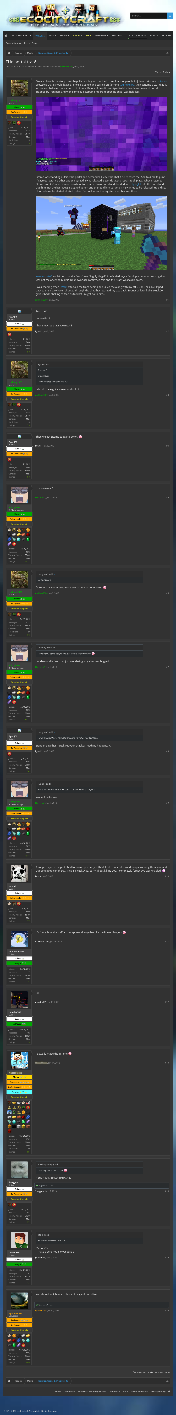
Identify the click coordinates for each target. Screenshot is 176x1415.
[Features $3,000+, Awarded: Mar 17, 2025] (9, 1131)
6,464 (28, 342)
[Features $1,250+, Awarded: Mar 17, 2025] (14, 1126)
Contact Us (69, 1391)
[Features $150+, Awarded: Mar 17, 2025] (19, 1117)
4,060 (28, 911)
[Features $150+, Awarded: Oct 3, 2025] (23, 534)
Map (88, 35)
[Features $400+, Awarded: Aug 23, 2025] (28, 1340)
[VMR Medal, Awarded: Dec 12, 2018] (14, 1112)
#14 (167, 1191)
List (51, 1185)
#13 (167, 1062)
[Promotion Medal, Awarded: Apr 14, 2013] (23, 530)
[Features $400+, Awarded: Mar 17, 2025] (14, 1122)
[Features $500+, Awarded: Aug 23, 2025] (9, 1345)
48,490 (27, 914)
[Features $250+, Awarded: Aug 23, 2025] (19, 1340)
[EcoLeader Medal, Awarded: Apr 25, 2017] (23, 1103)
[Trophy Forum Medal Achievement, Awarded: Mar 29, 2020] (9, 334)
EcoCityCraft (20, 35)
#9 (167, 803)
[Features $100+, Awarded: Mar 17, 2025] (14, 1117)
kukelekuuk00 (44, 276)
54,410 (27, 133)
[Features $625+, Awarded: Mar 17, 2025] (23, 1122)
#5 (167, 497)
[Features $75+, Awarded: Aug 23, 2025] (23, 1336)
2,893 (28, 552)
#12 (167, 1002)
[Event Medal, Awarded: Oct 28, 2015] (19, 1107)
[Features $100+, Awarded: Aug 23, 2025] (28, 1336)
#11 (167, 941)
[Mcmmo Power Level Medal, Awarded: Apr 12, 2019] (28, 1103)
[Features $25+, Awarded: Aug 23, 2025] (14, 1336)
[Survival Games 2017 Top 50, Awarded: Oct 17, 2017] (14, 1107)
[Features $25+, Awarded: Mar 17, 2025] (23, 1112)
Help (125, 1391)
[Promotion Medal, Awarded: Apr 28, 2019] (9, 1103)
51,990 (27, 345)
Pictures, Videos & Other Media (34, 66)
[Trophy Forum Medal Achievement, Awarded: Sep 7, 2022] (19, 123)
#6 (167, 593)
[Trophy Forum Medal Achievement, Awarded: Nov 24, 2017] (14, 544)
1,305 (28, 1139)
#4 (167, 445)
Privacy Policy (158, 1391)
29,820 (27, 1036)
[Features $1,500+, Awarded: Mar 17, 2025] (19, 1126)
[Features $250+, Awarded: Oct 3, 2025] (9, 539)
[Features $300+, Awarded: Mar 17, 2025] (9, 1122)
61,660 (27, 1356)
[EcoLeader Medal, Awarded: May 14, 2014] (9, 530)
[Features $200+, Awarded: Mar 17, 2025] (23, 1117)
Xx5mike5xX (127, 84)
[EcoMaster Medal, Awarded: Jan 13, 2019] (19, 1103)
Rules (63, 35)
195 (28, 1032)
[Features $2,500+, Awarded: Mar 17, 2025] (28, 1126)
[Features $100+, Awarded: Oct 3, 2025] (19, 534)
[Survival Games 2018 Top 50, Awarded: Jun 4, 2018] (9, 1107)
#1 (167, 299)
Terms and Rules (139, 1391)
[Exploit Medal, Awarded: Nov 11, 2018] (14, 123)
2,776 (28, 1353)
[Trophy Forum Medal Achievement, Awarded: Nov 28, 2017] (23, 1345)
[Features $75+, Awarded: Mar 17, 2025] (9, 1117)
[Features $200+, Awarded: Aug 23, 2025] (14, 1340)
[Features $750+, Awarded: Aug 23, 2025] (19, 1345)
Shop (76, 35)
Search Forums (13, 43)
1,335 (28, 130)
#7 (167, 667)
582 (28, 1212)
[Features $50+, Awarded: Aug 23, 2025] (19, 1336)
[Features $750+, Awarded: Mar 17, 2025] (28, 1122)
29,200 (27, 975)
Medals (117, 35)
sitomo (162, 81)
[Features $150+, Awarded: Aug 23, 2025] (9, 1340)
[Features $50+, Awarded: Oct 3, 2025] (9, 534)
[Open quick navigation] (167, 53)
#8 (167, 751)
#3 (167, 395)
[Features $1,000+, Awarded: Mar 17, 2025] (9, 1126)
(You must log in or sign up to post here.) (151, 1371)
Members (100, 35)
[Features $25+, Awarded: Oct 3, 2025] (28, 530)
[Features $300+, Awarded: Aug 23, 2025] (23, 1340)
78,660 (27, 1142)
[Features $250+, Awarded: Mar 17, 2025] (28, 1117)
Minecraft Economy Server (92, 1391)
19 (29, 972)
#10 (167, 876)
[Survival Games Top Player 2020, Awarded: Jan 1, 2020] (19, 1112)
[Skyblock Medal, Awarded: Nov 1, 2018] (9, 1112)
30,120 (27, 1276)
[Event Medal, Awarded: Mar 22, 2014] (14, 530)
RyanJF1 (136, 184)
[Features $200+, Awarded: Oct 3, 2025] (28, 534)
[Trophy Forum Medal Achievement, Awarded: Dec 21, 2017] (28, 1107)
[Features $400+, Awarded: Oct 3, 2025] (19, 539)
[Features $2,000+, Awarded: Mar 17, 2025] (23, 1126)
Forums (40, 35)
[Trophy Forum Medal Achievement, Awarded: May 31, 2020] (14, 1205)
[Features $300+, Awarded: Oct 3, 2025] (14, 539)
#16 (167, 1310)
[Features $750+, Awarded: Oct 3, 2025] (9, 544)
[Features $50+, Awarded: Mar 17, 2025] (28, 1112)
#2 (167, 331)
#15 (167, 1257)
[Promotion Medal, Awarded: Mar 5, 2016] (9, 123)
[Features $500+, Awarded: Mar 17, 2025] (19, 1122)
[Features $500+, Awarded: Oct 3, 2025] (23, 539)
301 (28, 1273)
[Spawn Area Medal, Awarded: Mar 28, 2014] (19, 530)
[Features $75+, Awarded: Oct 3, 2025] (14, 534)
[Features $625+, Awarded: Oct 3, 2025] (28, 539)
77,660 (27, 555)
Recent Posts (30, 43)
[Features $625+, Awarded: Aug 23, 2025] (14, 1345)
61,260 (27, 1215)
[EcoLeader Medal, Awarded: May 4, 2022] (9, 1336)
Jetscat (63, 287)
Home (57, 1391)
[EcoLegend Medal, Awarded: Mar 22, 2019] (14, 1103)
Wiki (51, 35)
